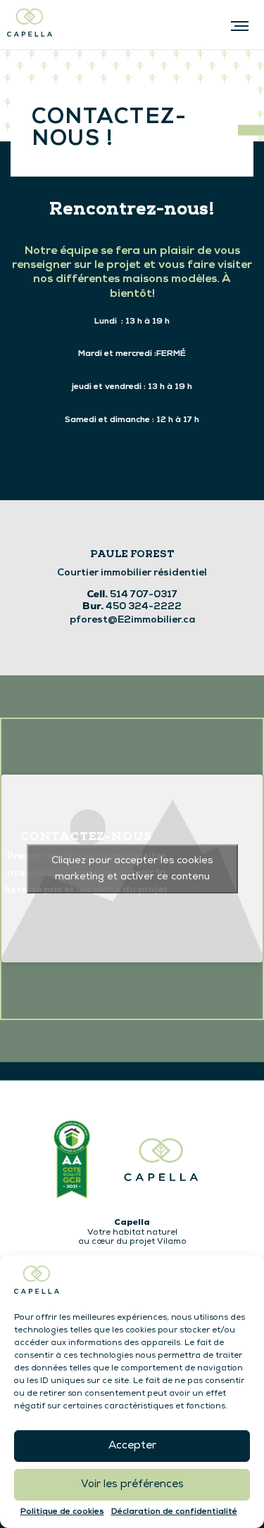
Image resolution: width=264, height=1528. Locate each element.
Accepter (132, 1446)
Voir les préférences (132, 1484)
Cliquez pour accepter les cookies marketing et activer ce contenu (132, 868)
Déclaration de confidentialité (174, 1512)
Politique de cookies (62, 1512)
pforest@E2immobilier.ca (132, 620)
